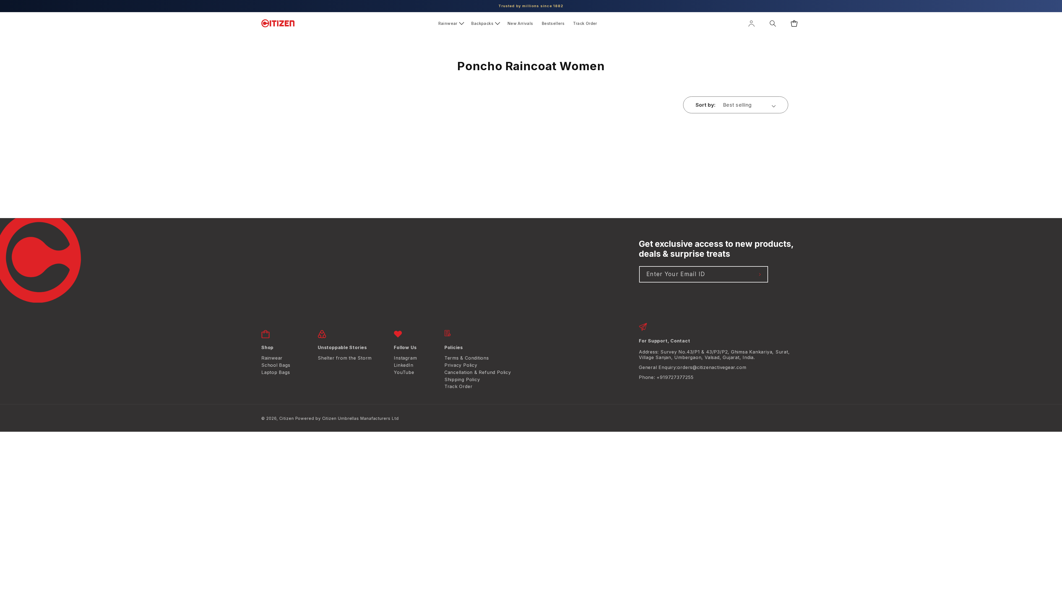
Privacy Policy (460, 365)
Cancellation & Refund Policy (477, 372)
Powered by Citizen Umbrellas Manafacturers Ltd (347, 418)
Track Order (458, 386)
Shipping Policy (462, 379)
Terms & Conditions (466, 358)
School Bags (275, 365)
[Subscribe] (760, 274)
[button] (450, 23)
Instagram (405, 358)
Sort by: (706, 105)
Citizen (286, 418)
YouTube (404, 372)
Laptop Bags (275, 372)
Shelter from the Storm (345, 358)
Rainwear (272, 358)
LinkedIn (403, 365)
